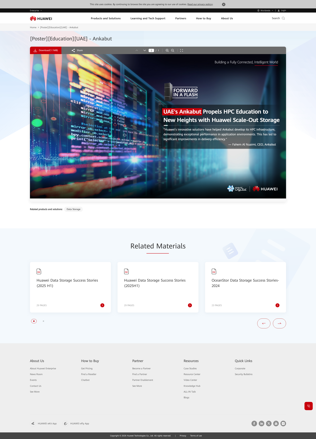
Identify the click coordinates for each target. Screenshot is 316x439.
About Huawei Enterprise (43, 368)
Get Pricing (86, 368)
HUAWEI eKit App (47, 423)
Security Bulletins (243, 374)
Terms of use (196, 436)
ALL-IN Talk (190, 391)
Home (33, 27)
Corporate (240, 368)
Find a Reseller (88, 374)
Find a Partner (139, 374)
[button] (34, 321)
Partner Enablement (142, 380)
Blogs (186, 397)
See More (35, 391)
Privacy (183, 436)
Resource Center (192, 374)
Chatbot (85, 380)
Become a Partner (141, 368)
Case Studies (190, 368)
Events (33, 380)
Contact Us (35, 386)
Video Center (190, 380)
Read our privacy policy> (200, 4)
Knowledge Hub (192, 386)
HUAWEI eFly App (79, 423)
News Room (36, 374)
